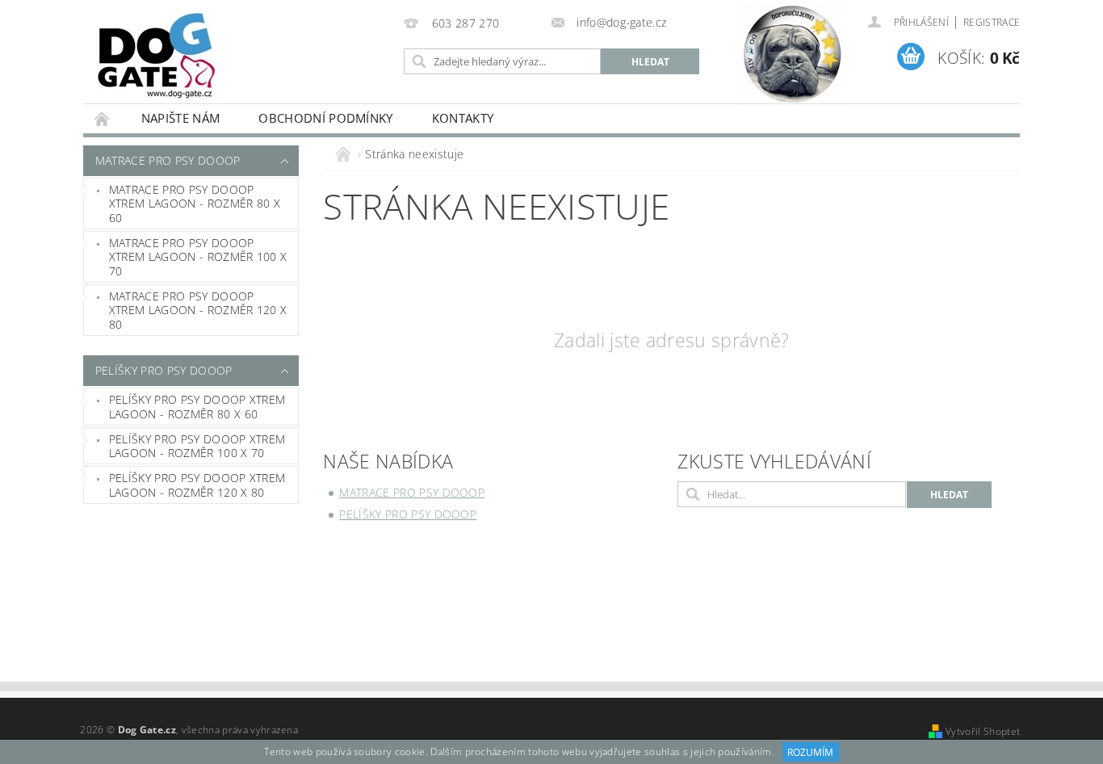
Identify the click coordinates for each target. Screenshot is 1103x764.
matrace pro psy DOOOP (168, 160)
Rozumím (810, 752)
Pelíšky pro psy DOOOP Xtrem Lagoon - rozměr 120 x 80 (197, 485)
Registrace (991, 22)
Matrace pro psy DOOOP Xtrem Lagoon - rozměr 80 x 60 (194, 203)
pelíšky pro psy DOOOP (164, 370)
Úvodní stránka (102, 118)
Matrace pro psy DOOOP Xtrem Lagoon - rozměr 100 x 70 (198, 257)
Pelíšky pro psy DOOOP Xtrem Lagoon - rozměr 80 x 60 (197, 407)
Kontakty (463, 118)
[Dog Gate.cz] (155, 55)
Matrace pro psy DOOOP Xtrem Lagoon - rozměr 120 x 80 (198, 310)
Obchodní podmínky (325, 118)
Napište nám (180, 118)
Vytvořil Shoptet (983, 731)
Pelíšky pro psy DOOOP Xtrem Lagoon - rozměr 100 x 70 (197, 446)
